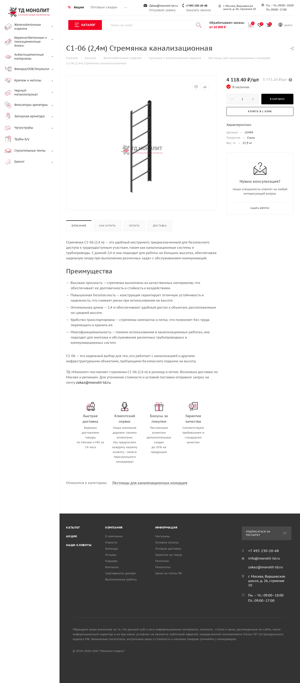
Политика (162, 561)
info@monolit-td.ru (264, 558)
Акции (71, 536)
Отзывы (110, 555)
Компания (114, 527)
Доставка (160, 225)
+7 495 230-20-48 (196, 5)
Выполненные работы (121, 579)
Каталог (73, 527)
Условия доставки (168, 548)
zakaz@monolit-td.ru (93, 382)
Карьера (111, 561)
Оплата (134, 225)
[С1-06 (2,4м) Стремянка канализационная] (141, 145)
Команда (111, 548)
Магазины (162, 536)
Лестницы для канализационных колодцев (149, 482)
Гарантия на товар (168, 555)
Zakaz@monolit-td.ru (163, 5)
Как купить (107, 225)
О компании (114, 536)
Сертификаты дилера (120, 573)
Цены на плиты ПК (168, 573)
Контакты (112, 567)
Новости (111, 542)
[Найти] (199, 25)
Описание (79, 225)
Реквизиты (163, 567)
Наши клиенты (79, 545)
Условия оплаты (167, 542)
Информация (166, 527)
